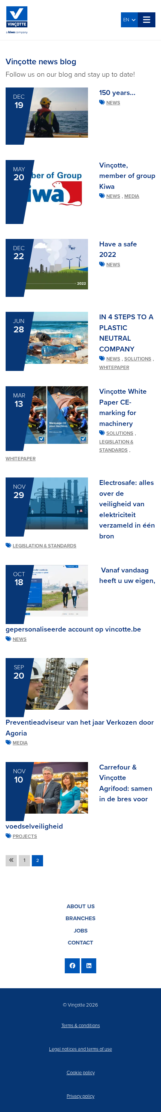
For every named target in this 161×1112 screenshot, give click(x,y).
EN (127, 20)
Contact (80, 942)
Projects (25, 836)
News (113, 103)
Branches (80, 918)
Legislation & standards (44, 546)
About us (81, 906)
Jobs (81, 930)
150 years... (117, 93)
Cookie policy (81, 1073)
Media (131, 196)
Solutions (137, 359)
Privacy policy (80, 1096)
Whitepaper (114, 368)
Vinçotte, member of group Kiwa (127, 176)
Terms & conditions (80, 1026)
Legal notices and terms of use (80, 1049)
